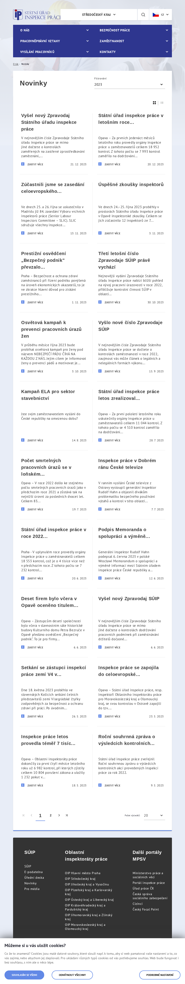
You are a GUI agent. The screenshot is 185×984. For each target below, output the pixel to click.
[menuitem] (24, 815)
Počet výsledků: (132, 815)
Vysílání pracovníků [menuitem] (37, 52)
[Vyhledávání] (143, 14)
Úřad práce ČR (143, 888)
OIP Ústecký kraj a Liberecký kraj (89, 900)
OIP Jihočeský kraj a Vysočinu (87, 884)
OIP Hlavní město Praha (82, 873)
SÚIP (27, 866)
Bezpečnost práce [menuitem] (115, 30)
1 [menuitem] (40, 815)
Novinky (30, 883)
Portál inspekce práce (149, 883)
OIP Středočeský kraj (80, 879)
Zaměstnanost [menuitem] (112, 41)
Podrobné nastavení (159, 975)
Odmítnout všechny (72, 975)
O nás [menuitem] (25, 30)
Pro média (31, 889)
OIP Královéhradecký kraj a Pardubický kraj (85, 907)
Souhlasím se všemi (24, 975)
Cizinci (138, 904)
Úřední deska (34, 878)
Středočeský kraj (96, 15)
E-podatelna (33, 872)
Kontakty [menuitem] (108, 52)
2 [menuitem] (51, 815)
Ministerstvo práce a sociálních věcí (148, 875)
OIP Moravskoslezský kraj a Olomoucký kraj (85, 927)
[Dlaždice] (154, 102)
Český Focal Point (146, 909)
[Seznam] (162, 102)
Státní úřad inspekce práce (37, 14)
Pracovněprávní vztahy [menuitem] (40, 41)
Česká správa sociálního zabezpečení (150, 896)
